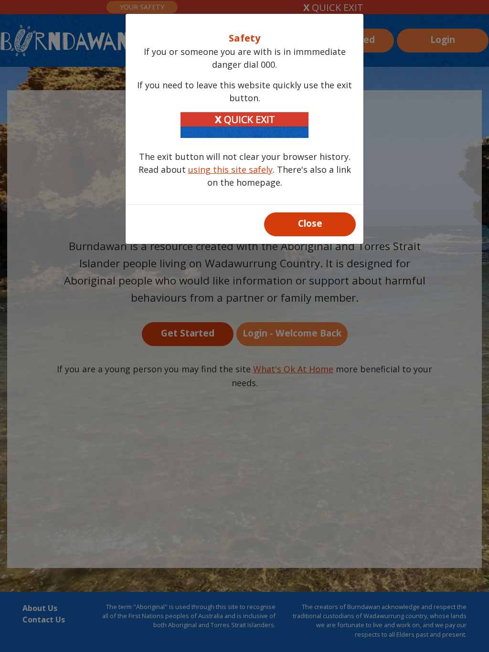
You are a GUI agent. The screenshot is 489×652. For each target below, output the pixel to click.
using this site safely (230, 169)
